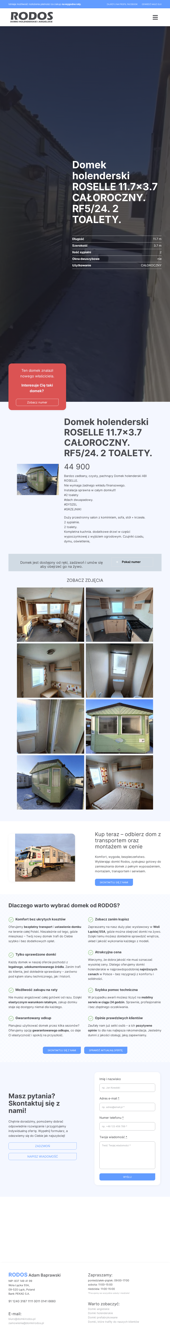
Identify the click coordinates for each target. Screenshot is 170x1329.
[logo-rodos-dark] (32, 13)
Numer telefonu (111, 1117)
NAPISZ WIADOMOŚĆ (42, 1156)
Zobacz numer (37, 402)
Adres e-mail (109, 1098)
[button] (132, 562)
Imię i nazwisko (110, 1079)
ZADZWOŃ (42, 1146)
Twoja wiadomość (113, 1137)
